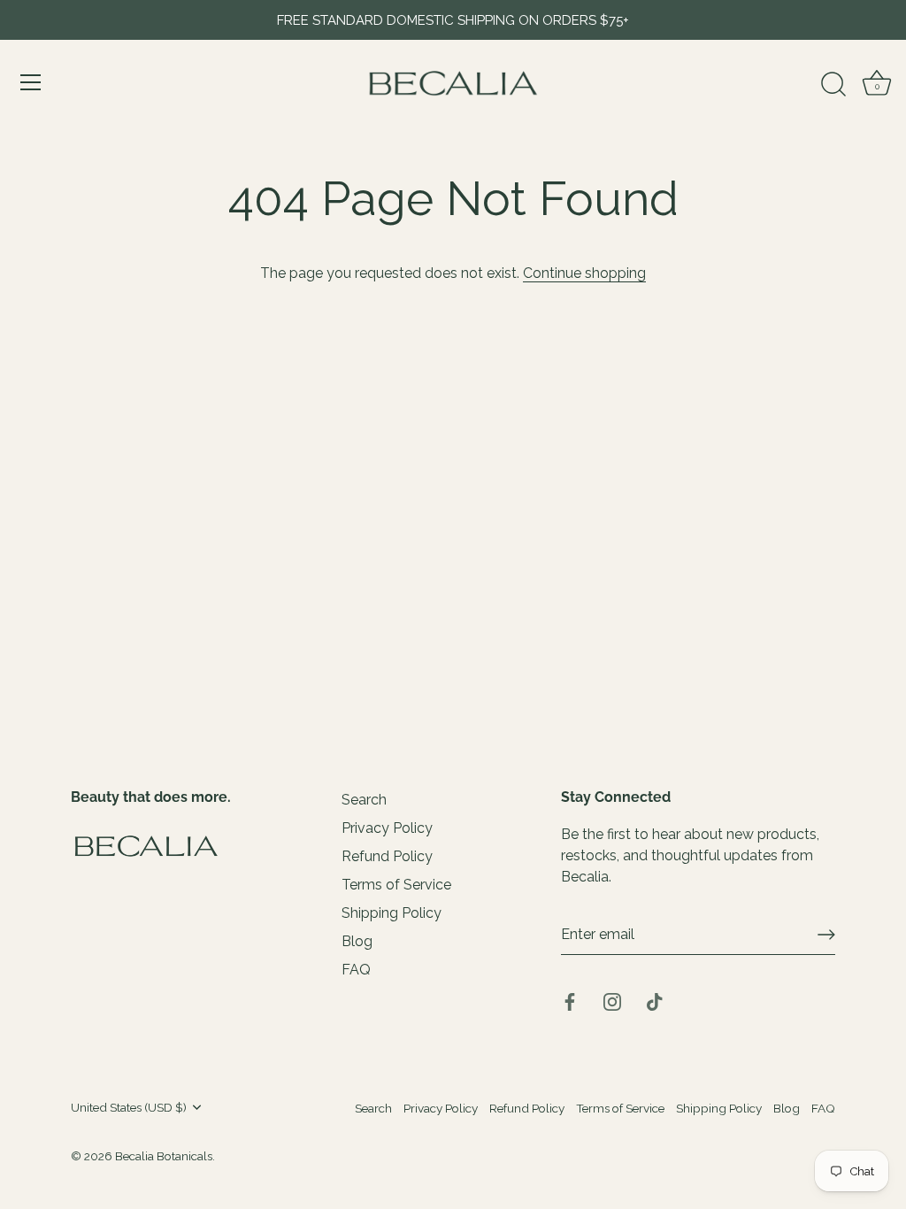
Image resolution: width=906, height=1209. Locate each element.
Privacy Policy (387, 828)
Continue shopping (584, 273)
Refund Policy (387, 856)
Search (364, 799)
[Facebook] (570, 1000)
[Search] (833, 84)
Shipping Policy (391, 913)
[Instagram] (612, 1000)
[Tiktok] (655, 1000)
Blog (357, 941)
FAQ (356, 969)
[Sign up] (826, 934)
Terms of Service (396, 884)
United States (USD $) (129, 1107)
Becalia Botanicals (163, 1156)
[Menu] (31, 82)
